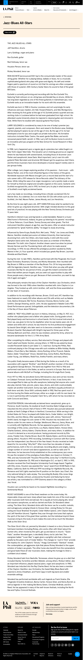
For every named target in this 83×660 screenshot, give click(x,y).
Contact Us (36, 654)
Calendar (5, 630)
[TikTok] (62, 645)
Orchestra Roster (22, 635)
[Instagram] (59, 645)
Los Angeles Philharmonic (38, 2)
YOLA (49, 1)
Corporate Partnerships (35, 643)
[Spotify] (69, 645)
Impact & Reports (42, 654)
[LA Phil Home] (8, 9)
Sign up (75, 638)
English (70, 653)
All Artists (8, 17)
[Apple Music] (72, 645)
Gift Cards (6, 642)
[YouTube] (66, 645)
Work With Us (21, 644)
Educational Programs (38, 637)
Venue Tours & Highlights (22, 638)
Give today (49, 614)
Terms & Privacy (59, 654)
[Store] (66, 2)
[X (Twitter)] (55, 645)
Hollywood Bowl (23, 2)
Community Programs (38, 639)
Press (19, 641)
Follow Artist (8, 32)
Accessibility (6, 644)
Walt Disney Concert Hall (13, 2)
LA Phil (5, 2)
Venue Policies (7, 632)
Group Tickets (7, 639)
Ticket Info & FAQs (8, 635)
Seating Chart (7, 637)
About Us (20, 630)
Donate (54, 2)
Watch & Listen (22, 632)
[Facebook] (52, 645)
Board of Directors (50, 654)
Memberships (36, 632)
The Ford (31, 2)
